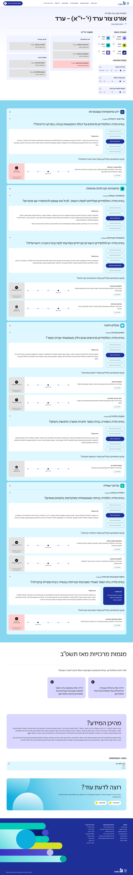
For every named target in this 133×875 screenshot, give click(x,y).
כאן (29, 733)
